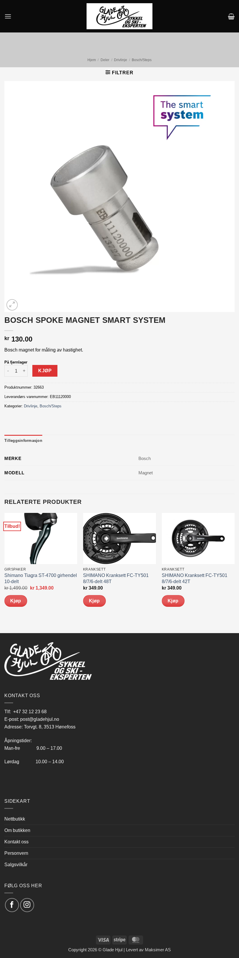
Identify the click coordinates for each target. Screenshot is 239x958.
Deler (105, 60)
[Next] (234, 572)
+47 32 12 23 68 (30, 711)
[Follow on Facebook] (12, 905)
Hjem (91, 60)
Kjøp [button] (15, 600)
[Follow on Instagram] (27, 905)
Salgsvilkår (15, 864)
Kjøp (45, 370)
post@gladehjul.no (39, 719)
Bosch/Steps (142, 60)
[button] (8, 16)
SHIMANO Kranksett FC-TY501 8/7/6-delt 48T (116, 578)
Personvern (16, 853)
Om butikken (17, 830)
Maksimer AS (158, 949)
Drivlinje (120, 60)
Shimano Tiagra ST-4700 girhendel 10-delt (40, 578)
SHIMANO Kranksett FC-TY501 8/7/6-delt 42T (194, 578)
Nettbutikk (14, 818)
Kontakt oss (16, 841)
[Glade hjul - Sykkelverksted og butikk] (119, 16)
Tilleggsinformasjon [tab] (23, 440)
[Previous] (4, 572)
